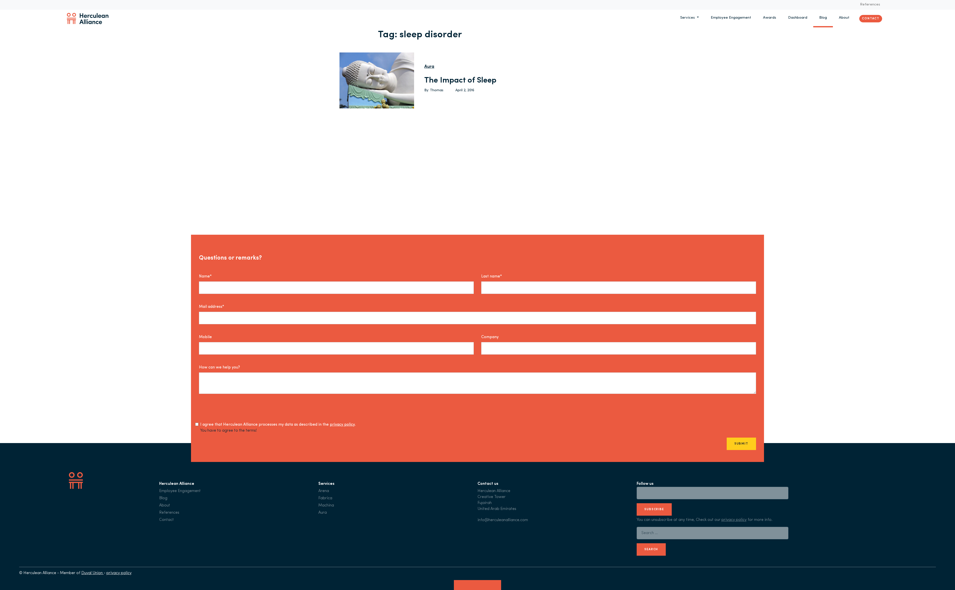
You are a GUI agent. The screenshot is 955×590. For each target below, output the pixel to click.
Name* (205, 276)
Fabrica (325, 498)
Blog (823, 18)
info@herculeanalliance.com (503, 520)
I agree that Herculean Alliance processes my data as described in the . (278, 425)
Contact (870, 18)
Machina (326, 505)
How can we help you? (219, 367)
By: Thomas (433, 90)
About (844, 18)
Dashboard (797, 18)
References (870, 4)
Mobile (205, 337)
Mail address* (211, 307)
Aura (429, 67)
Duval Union (92, 573)
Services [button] (688, 18)
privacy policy (342, 425)
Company (490, 337)
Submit (741, 443)
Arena (323, 491)
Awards (769, 18)
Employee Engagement (731, 18)
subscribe (654, 509)
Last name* (491, 276)
